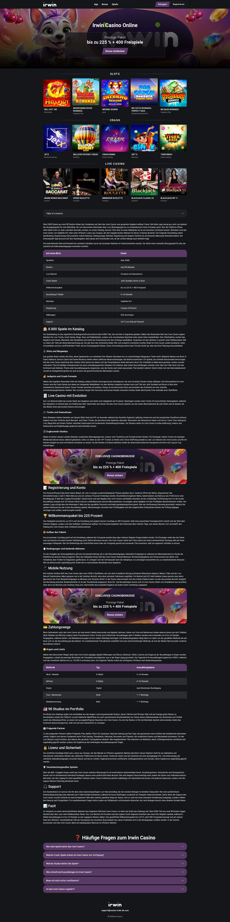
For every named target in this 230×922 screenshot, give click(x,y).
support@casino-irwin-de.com (115, 910)
